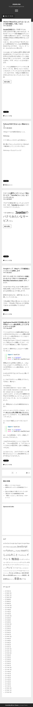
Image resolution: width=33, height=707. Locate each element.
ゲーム (22, 562)
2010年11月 (8, 690)
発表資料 (10, 575)
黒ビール (22, 579)
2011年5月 (8, 678)
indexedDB (13, 547)
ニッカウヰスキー (25, 568)
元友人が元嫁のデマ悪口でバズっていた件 (16, 491)
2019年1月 (8, 591)
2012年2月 (8, 663)
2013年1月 (8, 647)
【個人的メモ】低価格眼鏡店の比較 (14, 493)
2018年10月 (8, 597)
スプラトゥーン (19, 565)
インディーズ (23, 559)
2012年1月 (8, 665)
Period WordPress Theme (11, 705)
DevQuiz (7, 543)
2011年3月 (8, 682)
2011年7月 (8, 673)
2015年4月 (8, 630)
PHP (4, 551)
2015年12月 (8, 624)
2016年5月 (8, 622)
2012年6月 (8, 655)
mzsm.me (16, 4)
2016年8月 (8, 620)
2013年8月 (8, 640)
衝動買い (25, 575)
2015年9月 (8, 626)
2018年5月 (8, 603)
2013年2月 (8, 644)
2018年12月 (8, 593)
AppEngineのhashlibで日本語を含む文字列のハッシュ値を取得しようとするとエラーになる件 (16, 324)
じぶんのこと (10, 554)
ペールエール (21, 570)
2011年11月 (8, 669)
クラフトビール (16, 562)
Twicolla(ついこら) (17, 205)
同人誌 (11, 573)
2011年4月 (8, 680)
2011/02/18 (9, 25)
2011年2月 (8, 684)
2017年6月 (8, 611)
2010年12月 (8, 688)
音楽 (16, 578)
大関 (14, 573)
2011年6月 (8, 675)
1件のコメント (9, 185)
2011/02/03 (9, 328)
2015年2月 (8, 632)
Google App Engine (15, 543)
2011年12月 (8, 667)
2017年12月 (8, 605)
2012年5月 (8, 657)
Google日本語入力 (9, 29)
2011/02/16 (9, 128)
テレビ (9, 567)
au (4, 543)
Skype (14, 551)
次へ (27, 473)
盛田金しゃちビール (18, 575)
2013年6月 (8, 642)
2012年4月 (8, 659)
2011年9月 (8, 671)
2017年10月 (8, 607)
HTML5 (8, 547)
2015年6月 (8, 628)
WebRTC (25, 550)
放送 (23, 573)
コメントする (8, 116)
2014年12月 (8, 636)
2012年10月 (8, 653)
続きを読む (7, 82)
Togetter (20, 212)
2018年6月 (8, 601)
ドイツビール (17, 568)
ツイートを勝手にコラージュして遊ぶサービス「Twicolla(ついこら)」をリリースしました (16, 195)
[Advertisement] (18, 96)
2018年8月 (8, 599)
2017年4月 (8, 613)
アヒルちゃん (22, 555)
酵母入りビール (11, 579)
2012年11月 (8, 651)
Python (9, 550)
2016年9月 (8, 618)
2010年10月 (8, 692)
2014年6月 (8, 638)
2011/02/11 (9, 199)
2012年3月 (8, 661)
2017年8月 (8, 609)
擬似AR (19, 573)
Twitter (18, 551)
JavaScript (21, 546)
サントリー (11, 565)
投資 (16, 573)
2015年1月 (8, 634)
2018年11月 (8, 595)
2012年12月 (8, 649)
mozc (20, 33)
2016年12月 (8, 616)
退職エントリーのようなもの (12, 485)
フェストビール (6, 570)
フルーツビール (13, 570)
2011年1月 (8, 686)
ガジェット (9, 562)
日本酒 (6, 575)
